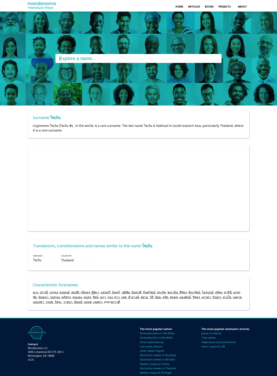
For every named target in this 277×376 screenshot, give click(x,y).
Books (209, 6)
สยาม (144, 297)
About (242, 6)
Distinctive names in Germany (158, 355)
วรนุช (49, 302)
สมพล (174, 297)
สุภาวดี (115, 302)
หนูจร (87, 297)
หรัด (165, 297)
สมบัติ (75, 292)
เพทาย (237, 297)
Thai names (208, 337)
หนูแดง (77, 297)
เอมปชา (38, 302)
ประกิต (161, 292)
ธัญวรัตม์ (194, 292)
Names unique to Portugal (156, 372)
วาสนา (67, 302)
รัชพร (196, 297)
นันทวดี (136, 292)
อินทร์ (116, 292)
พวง (35, 292)
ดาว (117, 297)
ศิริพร (183, 292)
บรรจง (54, 292)
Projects (224, 6)
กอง (110, 297)
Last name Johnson (151, 346)
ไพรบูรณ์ (208, 292)
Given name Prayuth (152, 351)
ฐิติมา (95, 292)
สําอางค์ (133, 297)
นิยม (158, 297)
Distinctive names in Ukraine (157, 359)
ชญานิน (172, 292)
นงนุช (88, 302)
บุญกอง (55, 297)
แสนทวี (105, 292)
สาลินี (228, 292)
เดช (123, 297)
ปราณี (44, 292)
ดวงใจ (227, 297)
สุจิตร (218, 292)
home (179, 6)
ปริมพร (85, 292)
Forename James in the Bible (157, 333)
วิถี (151, 297)
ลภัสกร (66, 297)
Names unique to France (154, 364)
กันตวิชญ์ (149, 292)
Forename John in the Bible (156, 337)
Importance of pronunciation (218, 342)
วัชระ (58, 302)
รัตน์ (95, 297)
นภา (103, 297)
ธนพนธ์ (64, 292)
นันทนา (43, 297)
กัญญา (216, 297)
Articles (194, 6)
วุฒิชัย (125, 292)
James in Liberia (211, 333)
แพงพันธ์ (185, 297)
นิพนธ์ (78, 302)
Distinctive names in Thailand (158, 368)
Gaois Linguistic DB (213, 346)
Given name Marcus (152, 342)
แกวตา (206, 297)
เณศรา (97, 302)
